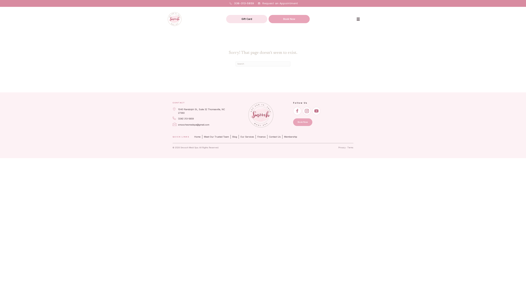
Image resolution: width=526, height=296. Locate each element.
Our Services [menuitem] (247, 136)
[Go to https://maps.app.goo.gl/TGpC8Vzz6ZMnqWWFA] (200, 111)
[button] (297, 111)
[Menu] (358, 19)
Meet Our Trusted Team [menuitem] (216, 136)
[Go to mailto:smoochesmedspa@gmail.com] (200, 125)
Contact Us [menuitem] (275, 136)
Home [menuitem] (197, 136)
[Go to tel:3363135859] (200, 119)
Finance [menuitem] (261, 136)
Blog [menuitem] (234, 136)
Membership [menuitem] (290, 136)
